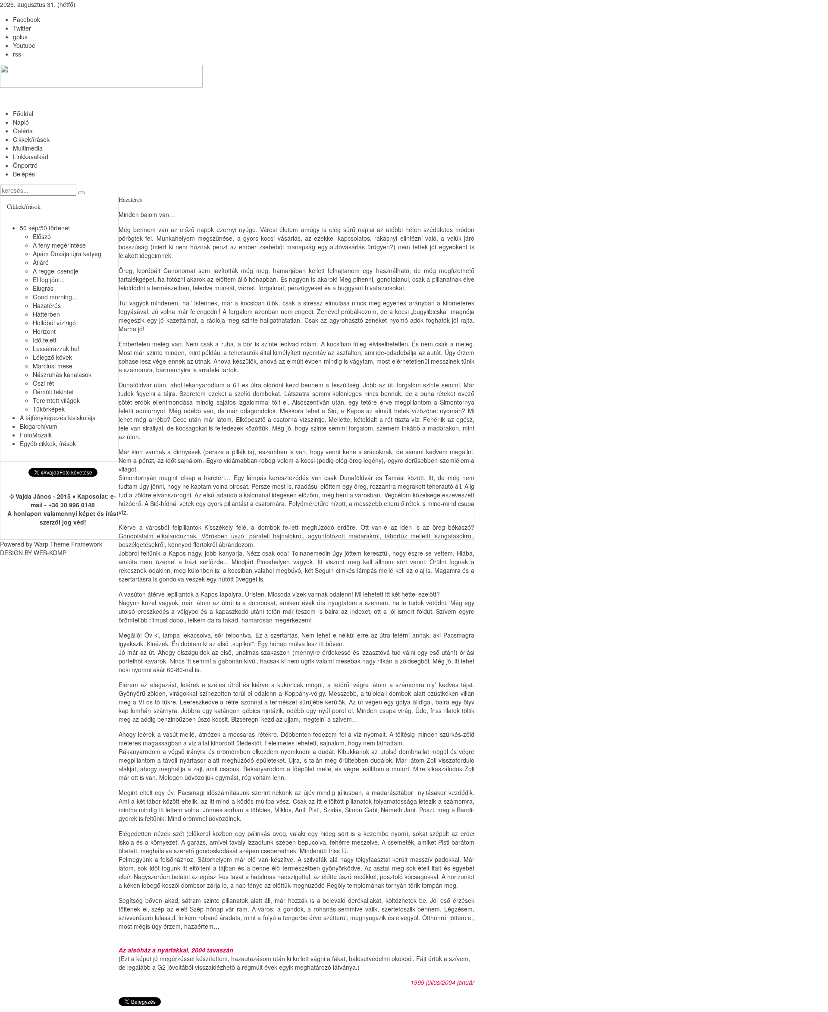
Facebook (26, 19)
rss (17, 54)
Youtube (24, 45)
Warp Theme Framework (68, 544)
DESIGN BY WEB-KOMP (33, 552)
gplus (20, 36)
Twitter (22, 28)
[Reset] (81, 193)
